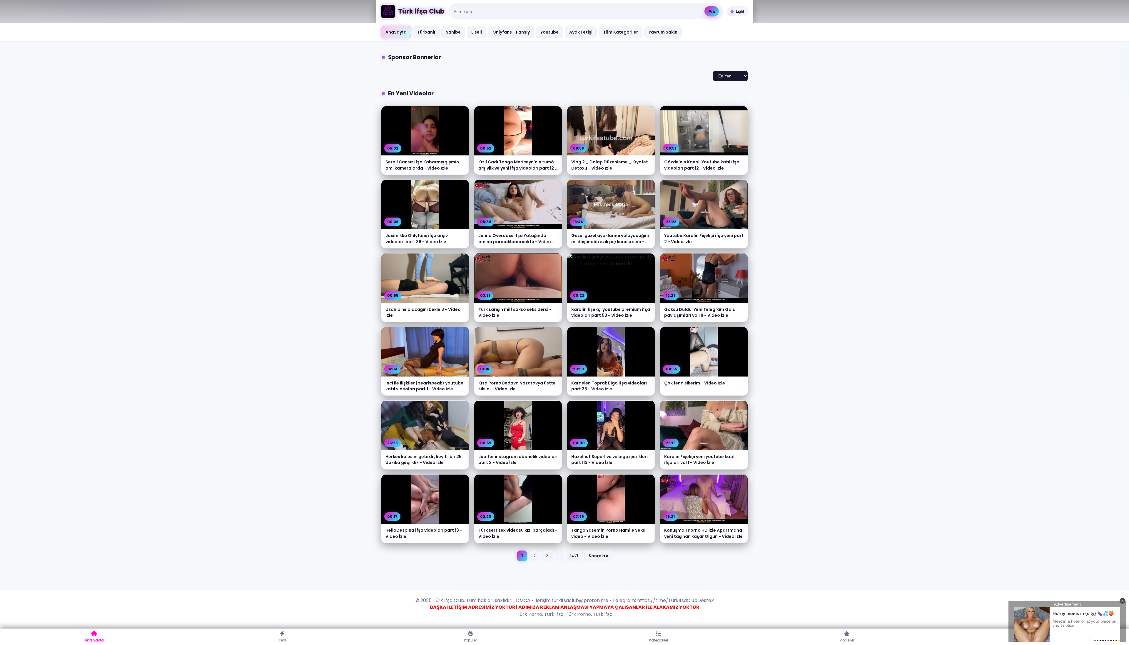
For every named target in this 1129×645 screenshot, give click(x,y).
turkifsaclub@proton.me (580, 600)
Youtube (549, 32)
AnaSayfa (396, 32)
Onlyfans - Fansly (511, 32)
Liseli (476, 32)
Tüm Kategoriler (620, 32)
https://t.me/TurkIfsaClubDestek (675, 600)
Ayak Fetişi (580, 32)
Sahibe (453, 32)
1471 (574, 556)
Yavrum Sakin (663, 32)
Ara (712, 11)
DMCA (523, 600)
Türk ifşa (554, 614)
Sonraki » (598, 556)
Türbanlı (426, 32)
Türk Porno (529, 614)
